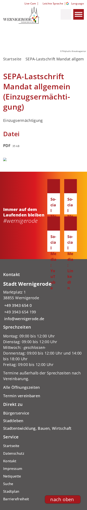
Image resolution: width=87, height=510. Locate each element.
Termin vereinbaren (21, 395)
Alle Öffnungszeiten (21, 387)
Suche (8, 483)
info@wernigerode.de (23, 318)
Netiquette (12, 476)
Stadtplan (11, 491)
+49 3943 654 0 (17, 305)
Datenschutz (13, 453)
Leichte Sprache (53, 3)
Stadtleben (13, 420)
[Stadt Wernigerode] (43, 301)
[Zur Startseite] (24, 15)
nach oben (62, 499)
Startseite (12, 58)
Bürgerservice (16, 413)
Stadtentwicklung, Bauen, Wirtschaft (37, 428)
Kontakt (9, 461)
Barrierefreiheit (16, 499)
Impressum (12, 468)
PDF (6, 145)
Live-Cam (30, 3)
